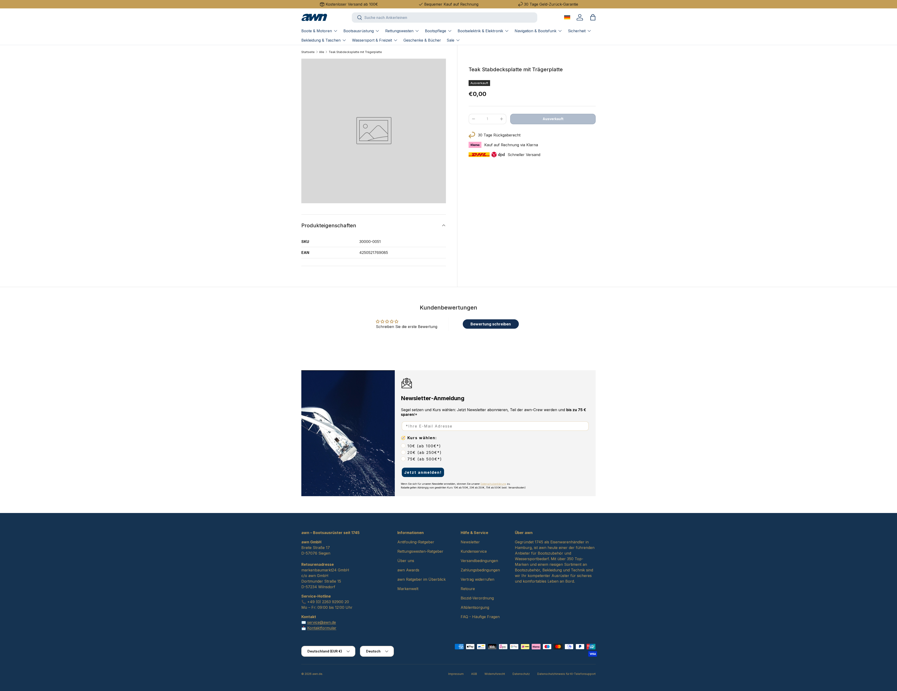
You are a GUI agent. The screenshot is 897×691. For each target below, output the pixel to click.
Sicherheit (577, 30)
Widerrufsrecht (494, 674)
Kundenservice (474, 551)
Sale (450, 40)
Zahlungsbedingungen (480, 570)
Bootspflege (435, 30)
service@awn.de (321, 622)
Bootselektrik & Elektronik (480, 30)
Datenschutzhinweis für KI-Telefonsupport (566, 674)
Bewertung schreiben (490, 324)
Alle (321, 52)
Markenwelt (407, 588)
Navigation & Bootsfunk (535, 30)
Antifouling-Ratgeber (415, 542)
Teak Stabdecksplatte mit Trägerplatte (355, 52)
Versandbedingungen (479, 560)
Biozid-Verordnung (477, 598)
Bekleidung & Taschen (321, 40)
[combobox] (444, 17)
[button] (593, 17)
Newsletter (470, 542)
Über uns (405, 560)
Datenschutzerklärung (493, 483)
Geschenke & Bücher (422, 40)
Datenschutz (521, 674)
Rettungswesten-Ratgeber (420, 551)
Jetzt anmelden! (423, 472)
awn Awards (408, 570)
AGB (474, 674)
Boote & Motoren (316, 30)
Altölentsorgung (475, 607)
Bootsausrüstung (358, 30)
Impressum (456, 674)
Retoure (468, 588)
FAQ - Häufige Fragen (480, 616)
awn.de (317, 674)
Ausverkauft (553, 119)
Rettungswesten (399, 30)
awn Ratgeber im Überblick (421, 579)
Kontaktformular (321, 628)
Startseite (308, 52)
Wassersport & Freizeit (372, 40)
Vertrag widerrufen (477, 579)
